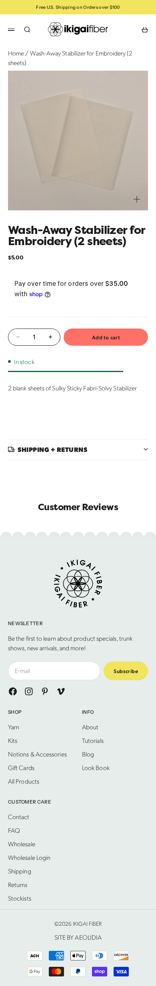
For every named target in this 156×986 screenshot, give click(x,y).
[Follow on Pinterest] (45, 691)
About (90, 727)
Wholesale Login (29, 857)
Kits (12, 740)
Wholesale (21, 843)
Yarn (13, 727)
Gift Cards (21, 767)
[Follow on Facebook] (13, 691)
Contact (19, 816)
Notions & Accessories (37, 754)
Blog (88, 754)
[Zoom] (137, 199)
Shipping (19, 871)
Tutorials (93, 740)
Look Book (96, 767)
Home (16, 53)
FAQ (14, 830)
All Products (23, 781)
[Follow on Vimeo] (61, 691)
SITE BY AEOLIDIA (78, 937)
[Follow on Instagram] (29, 691)
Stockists (19, 898)
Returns (18, 884)
